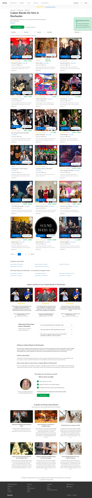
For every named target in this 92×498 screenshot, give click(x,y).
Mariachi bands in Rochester (16, 264)
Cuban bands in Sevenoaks (16, 275)
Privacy (9, 490)
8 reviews (43, 96)
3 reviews (68, 96)
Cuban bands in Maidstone (16, 273)
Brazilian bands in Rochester (41, 264)
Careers (48, 488)
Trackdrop (69, 495)
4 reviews (43, 166)
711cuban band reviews (49, 7)
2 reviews (13, 166)
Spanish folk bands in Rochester (42, 266)
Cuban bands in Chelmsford (41, 275)
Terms (9, 488)
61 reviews (43, 204)
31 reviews (19, 61)
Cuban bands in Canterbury (65, 275)
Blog (28, 491)
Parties (28, 3)
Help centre (10, 486)
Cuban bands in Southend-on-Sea (66, 273)
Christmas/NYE (44, 3)
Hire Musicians (13, 3)
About (48, 486)
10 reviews (19, 96)
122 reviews (43, 240)
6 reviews (68, 132)
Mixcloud (75, 495)
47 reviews (68, 204)
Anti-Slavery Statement (52, 490)
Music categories (31, 488)
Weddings (22, 3)
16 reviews (38, 60)
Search (76, 3)
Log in (85, 3)
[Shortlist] (81, 3)
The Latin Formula (48, 313)
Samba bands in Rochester (16, 266)
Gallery (28, 490)
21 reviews (19, 240)
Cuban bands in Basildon (40, 273)
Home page (12, 10)
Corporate (35, 3)
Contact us (10, 491)
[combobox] (16, 32)
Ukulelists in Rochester (64, 264)
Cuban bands (20, 10)
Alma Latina (21, 313)
